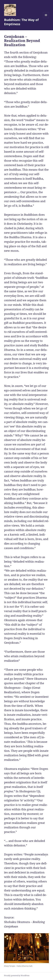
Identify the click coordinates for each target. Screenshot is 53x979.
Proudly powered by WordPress (16, 975)
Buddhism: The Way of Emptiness (21, 22)
